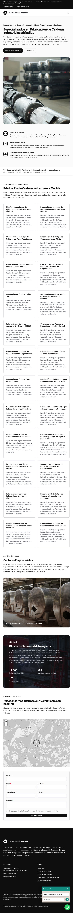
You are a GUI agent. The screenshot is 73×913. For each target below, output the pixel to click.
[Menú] (68, 13)
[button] (36, 743)
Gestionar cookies (23, 6)
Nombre (9, 775)
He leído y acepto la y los (34, 811)
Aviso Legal (41, 868)
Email (8, 784)
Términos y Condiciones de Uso (48, 811)
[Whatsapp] (67, 907)
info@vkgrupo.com (9, 876)
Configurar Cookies (44, 881)
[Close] (68, 889)
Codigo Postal (11, 792)
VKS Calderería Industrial (18, 13)
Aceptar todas (8, 6)
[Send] (67, 899)
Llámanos (29, 50)
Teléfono (41, 784)
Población (41, 792)
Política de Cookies (44, 871)
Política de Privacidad (28, 811)
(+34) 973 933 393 (9, 873)
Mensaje (9, 800)
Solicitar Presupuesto (12, 50)
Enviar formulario (36, 815)
